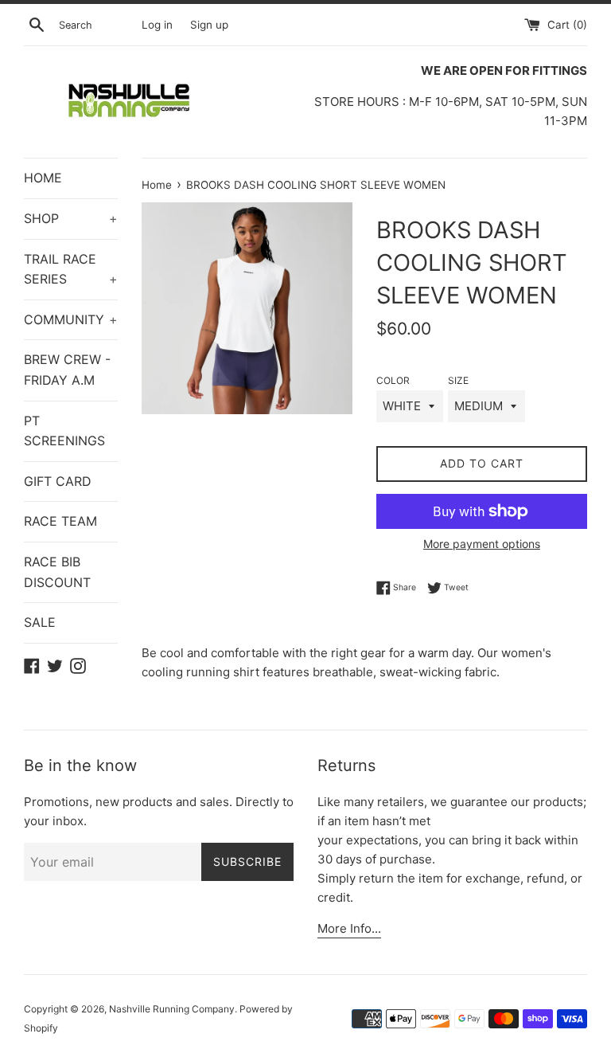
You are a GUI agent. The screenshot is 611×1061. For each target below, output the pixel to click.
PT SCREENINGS (64, 431)
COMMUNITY (71, 319)
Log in (157, 24)
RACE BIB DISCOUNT (57, 572)
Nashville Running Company (172, 1009)
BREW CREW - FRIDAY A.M (67, 369)
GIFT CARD (57, 481)
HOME (43, 178)
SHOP (71, 218)
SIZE (458, 380)
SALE (40, 622)
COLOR (393, 380)
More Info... (349, 928)
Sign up (209, 24)
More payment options (481, 543)
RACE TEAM (60, 521)
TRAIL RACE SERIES (71, 269)
